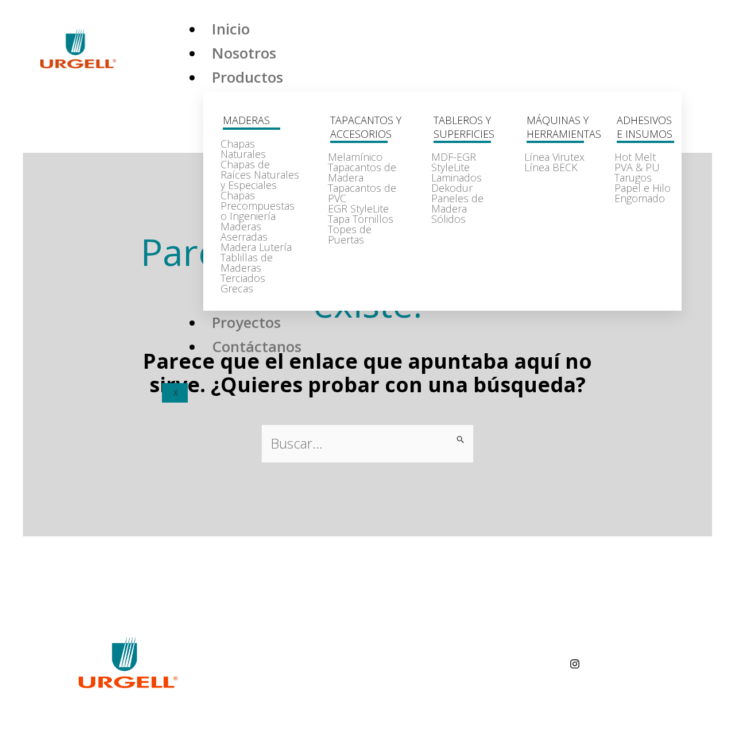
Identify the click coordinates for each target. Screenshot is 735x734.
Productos (247, 77)
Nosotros (244, 53)
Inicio (231, 28)
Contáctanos (256, 346)
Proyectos (246, 322)
